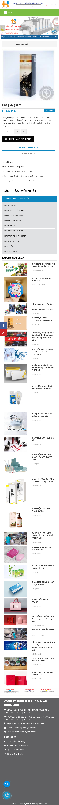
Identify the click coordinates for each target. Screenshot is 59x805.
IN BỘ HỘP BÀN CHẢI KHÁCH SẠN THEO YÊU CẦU (42, 457)
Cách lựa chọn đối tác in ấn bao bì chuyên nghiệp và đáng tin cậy (43, 306)
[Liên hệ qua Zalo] (6, 784)
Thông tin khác (28, 153)
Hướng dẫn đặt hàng (16, 741)
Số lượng (6, 126)
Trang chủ (8, 44)
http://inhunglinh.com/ (26, 731)
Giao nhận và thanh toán (18, 745)
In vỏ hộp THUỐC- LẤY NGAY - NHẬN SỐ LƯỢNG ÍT (42, 351)
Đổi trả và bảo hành (15, 749)
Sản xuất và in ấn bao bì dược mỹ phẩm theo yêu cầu (43, 618)
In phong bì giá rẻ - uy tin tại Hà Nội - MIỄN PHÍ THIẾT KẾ (43, 367)
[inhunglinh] (29, 4)
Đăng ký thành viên (15, 754)
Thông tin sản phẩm (28, 147)
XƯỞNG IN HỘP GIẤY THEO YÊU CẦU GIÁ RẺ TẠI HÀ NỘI (42, 535)
